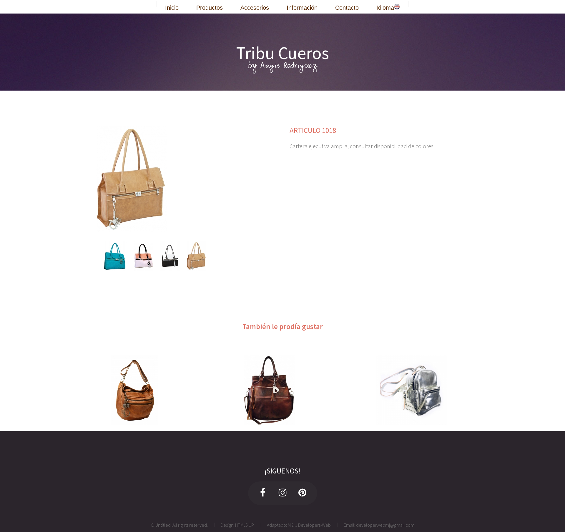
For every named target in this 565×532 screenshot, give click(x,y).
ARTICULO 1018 (313, 130)
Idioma (385, 7)
